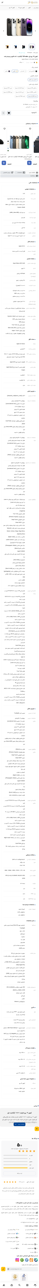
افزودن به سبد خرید (3, 113)
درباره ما (32, 1252)
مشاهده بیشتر (19, 1124)
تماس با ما (13, 1248)
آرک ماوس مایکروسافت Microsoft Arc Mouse (20, 157)
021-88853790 (30, 1219)
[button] (35, 30)
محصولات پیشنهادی (31, 124)
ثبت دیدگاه (19, 1173)
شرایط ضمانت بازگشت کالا (28, 1244)
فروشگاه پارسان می (29, 1229)
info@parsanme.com (28, 1222)
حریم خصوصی (30, 1248)
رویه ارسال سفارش (30, 1237)
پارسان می (36, 8)
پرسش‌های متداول (11, 1237)
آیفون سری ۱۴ (21, 7)
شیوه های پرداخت (30, 1233)
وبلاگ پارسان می (11, 1229)
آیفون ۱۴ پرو (12, 7)
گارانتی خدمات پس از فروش (12, 1243)
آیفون (29, 7)
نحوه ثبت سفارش (11, 1233)
